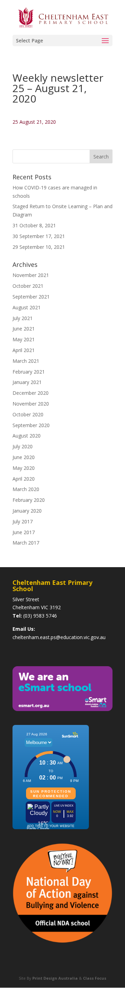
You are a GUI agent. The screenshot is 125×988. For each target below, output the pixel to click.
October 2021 (27, 286)
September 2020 (31, 425)
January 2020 (27, 510)
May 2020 (23, 468)
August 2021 (26, 307)
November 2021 (30, 275)
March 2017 (25, 542)
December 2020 (30, 393)
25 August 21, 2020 (34, 122)
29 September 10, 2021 (38, 247)
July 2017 (22, 521)
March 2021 (25, 361)
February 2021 (28, 371)
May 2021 (23, 339)
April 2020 (23, 478)
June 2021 (23, 328)
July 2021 (22, 318)
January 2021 (27, 382)
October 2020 (27, 414)
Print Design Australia (55, 978)
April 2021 (23, 350)
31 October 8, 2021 (34, 225)
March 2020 (25, 489)
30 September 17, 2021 (38, 236)
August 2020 (26, 435)
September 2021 (31, 296)
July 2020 (22, 446)
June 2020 (23, 457)
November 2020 (30, 403)
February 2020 (28, 500)
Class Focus (94, 978)
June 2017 (23, 532)
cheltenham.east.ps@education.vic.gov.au (59, 637)
